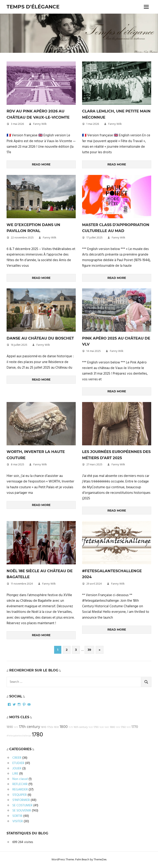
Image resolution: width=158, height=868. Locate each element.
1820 (90, 727)
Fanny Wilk (40, 124)
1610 (129, 727)
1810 (43, 727)
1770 (134, 727)
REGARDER (20, 789)
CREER (16, 758)
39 (89, 650)
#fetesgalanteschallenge (19, 736)
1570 (71, 727)
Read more (41, 164)
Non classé (20, 779)
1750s (50, 727)
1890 (10, 727)
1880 (112, 727)
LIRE (15, 773)
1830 (56, 727)
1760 (123, 727)
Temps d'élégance (33, 7)
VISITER (17, 821)
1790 (96, 727)
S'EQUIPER (19, 795)
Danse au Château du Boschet (40, 338)
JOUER (16, 768)
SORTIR (17, 816)
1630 (101, 727)
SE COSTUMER (22, 805)
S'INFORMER (21, 800)
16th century (81, 727)
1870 (16, 727)
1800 (64, 727)
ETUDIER (18, 763)
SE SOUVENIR (21, 810)
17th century (29, 727)
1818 (118, 727)
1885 (107, 727)
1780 (37, 735)
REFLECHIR (20, 784)
